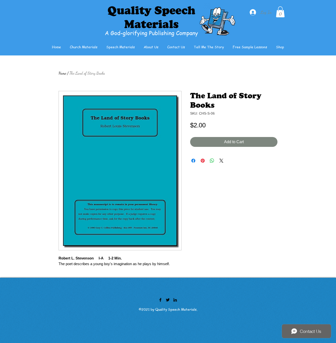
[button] (280, 11)
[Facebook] (160, 299)
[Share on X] (221, 161)
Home (62, 73)
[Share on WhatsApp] (212, 161)
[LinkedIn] (175, 299)
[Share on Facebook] (193, 161)
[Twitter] (167, 299)
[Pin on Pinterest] (203, 161)
